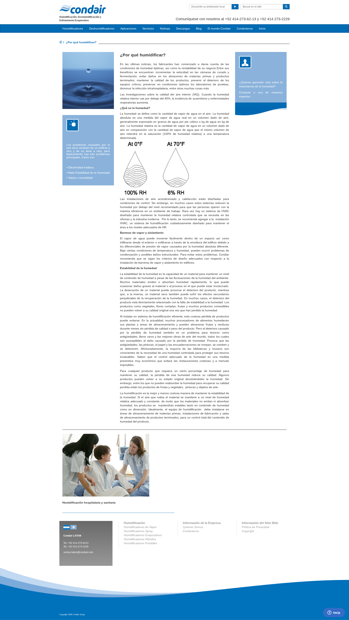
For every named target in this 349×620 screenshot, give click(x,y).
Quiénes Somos (193, 527)
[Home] (60, 42)
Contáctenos (245, 28)
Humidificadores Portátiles (140, 543)
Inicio (262, 28)
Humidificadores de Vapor (140, 527)
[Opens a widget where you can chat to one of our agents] (334, 613)
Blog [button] (199, 28)
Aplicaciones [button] (128, 28)
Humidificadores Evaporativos (143, 535)
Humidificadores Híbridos (140, 539)
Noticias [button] (165, 28)
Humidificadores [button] (72, 28)
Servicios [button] (148, 28)
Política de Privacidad (255, 527)
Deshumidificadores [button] (101, 28)
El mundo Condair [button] (219, 28)
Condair (82, 9)
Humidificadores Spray (138, 531)
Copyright (248, 531)
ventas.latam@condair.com (78, 552)
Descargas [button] (183, 28)
